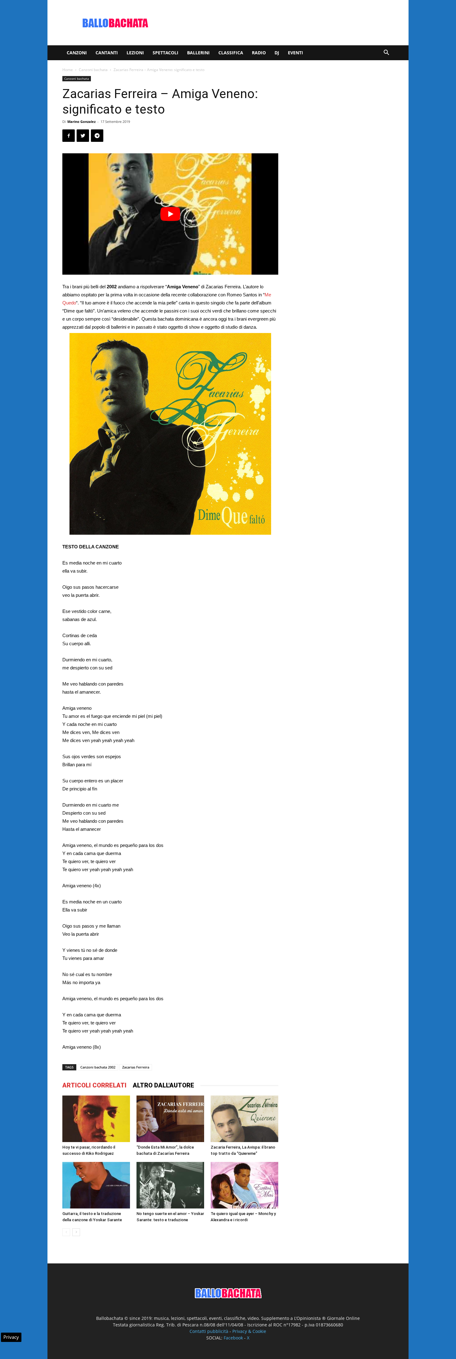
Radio (259, 53)
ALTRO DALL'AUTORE (163, 1085)
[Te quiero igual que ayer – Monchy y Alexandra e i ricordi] (244, 1185)
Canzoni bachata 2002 (97, 1067)
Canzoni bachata (93, 69)
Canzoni (77, 53)
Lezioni (135, 53)
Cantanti (107, 53)
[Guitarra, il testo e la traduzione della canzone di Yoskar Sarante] (96, 1185)
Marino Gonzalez (81, 121)
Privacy (11, 1337)
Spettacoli (165, 53)
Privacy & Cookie (249, 1331)
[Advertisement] (281, 23)
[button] (386, 53)
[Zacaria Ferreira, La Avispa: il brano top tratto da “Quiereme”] (244, 1119)
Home (67, 69)
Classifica (230, 53)
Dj (277, 53)
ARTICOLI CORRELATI (94, 1085)
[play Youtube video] (170, 214)
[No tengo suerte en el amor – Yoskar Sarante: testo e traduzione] (170, 1185)
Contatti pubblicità (209, 1331)
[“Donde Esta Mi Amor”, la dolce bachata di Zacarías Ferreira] (170, 1119)
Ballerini (198, 53)
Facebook (233, 1338)
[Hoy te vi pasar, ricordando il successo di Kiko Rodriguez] (96, 1119)
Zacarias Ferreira (135, 1067)
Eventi (295, 53)
